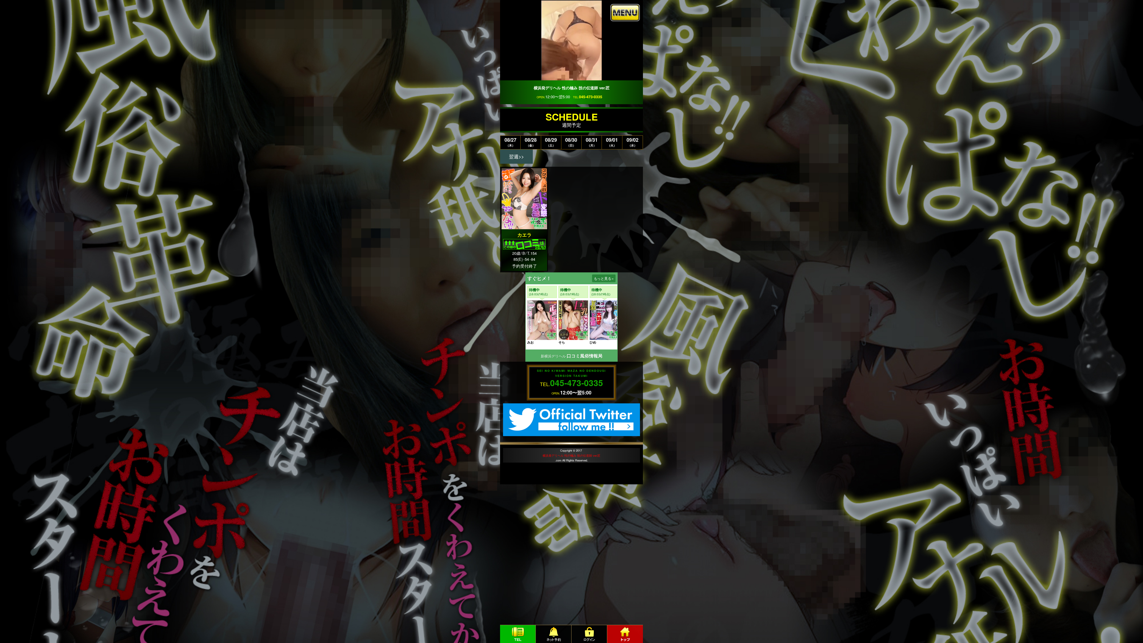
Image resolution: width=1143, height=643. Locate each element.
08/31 (592, 141)
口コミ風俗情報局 (584, 356)
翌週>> (516, 156)
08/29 (551, 141)
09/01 (612, 141)
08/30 (571, 141)
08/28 (531, 141)
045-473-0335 (590, 96)
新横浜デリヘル (553, 355)
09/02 (632, 141)
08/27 (510, 141)
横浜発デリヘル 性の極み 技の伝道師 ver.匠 (571, 455)
